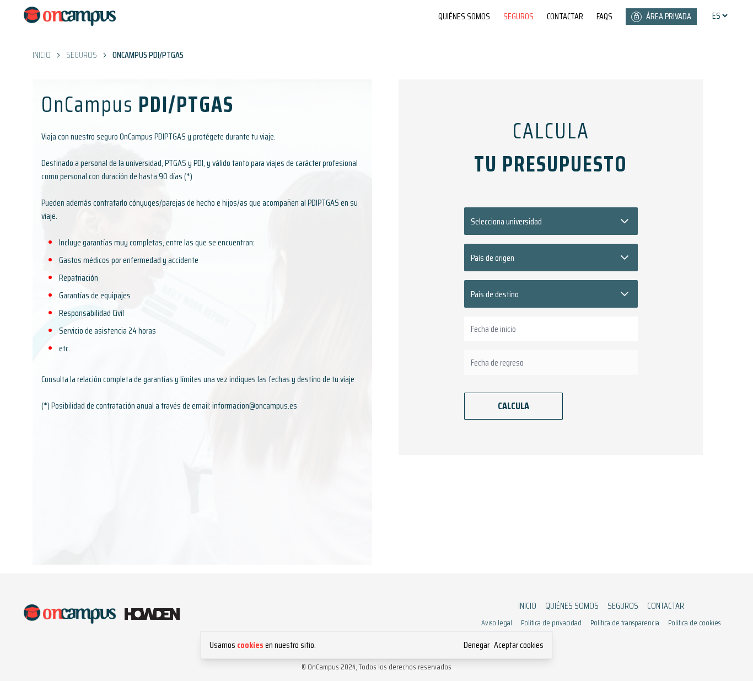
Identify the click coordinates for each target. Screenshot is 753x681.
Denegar (477, 645)
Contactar (565, 16)
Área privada (668, 16)
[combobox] (551, 329)
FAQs (604, 16)
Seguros (518, 16)
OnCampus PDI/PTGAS (148, 55)
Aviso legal (496, 623)
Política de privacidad (551, 623)
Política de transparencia (624, 623)
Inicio (527, 606)
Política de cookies (694, 623)
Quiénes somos (464, 16)
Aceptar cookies (519, 645)
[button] (624, 221)
